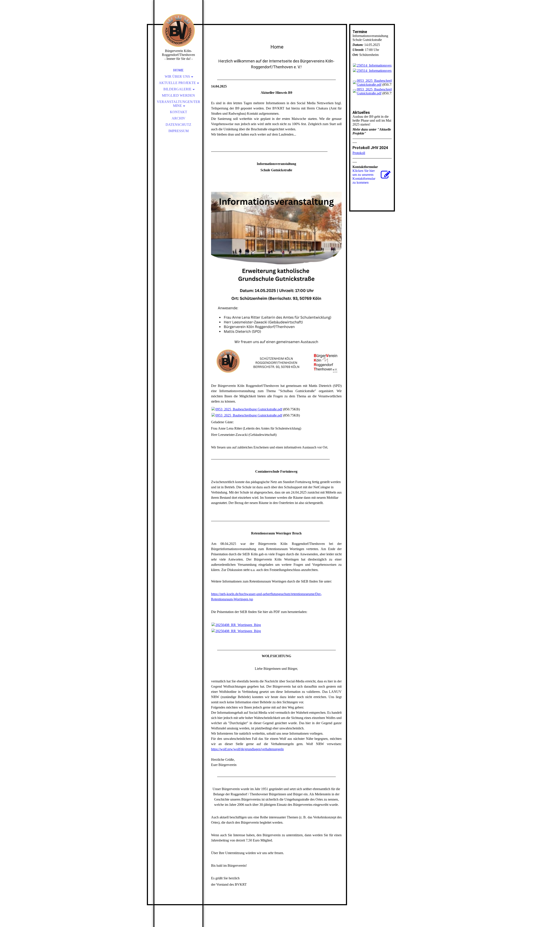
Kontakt (178, 112)
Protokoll (358, 153)
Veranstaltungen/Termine (178, 103)
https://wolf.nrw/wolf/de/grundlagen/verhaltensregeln (247, 749)
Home (178, 70)
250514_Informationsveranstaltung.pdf (383, 65)
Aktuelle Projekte (177, 83)
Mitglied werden (178, 95)
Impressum (178, 131)
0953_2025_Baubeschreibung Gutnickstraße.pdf (248, 409)
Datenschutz (178, 124)
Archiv (178, 118)
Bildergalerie (177, 89)
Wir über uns (177, 76)
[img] (178, 30)
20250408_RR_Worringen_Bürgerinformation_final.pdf (254, 625)
